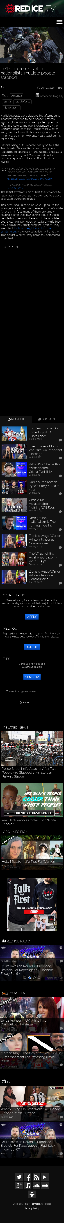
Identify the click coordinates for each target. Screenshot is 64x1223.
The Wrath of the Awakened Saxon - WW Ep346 (43, 557)
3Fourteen (15, 993)
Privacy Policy (32, 1208)
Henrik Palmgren (32, 1204)
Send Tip (32, 677)
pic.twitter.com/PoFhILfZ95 (35, 178)
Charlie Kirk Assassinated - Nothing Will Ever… (42, 503)
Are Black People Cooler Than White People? (29, 822)
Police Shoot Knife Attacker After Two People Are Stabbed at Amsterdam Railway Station (29, 772)
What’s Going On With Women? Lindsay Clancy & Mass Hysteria (30, 1111)
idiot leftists (22, 101)
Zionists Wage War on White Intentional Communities (45, 539)
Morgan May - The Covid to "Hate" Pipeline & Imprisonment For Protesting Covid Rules (32, 1057)
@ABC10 (12, 178)
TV (8, 1082)
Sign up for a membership (17, 633)
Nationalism (11, 107)
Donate (32, 647)
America (16, 95)
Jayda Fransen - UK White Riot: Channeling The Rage (23, 1022)
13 (62, 88)
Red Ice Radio (18, 941)
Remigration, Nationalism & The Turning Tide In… (42, 521)
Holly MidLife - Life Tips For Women (28, 861)
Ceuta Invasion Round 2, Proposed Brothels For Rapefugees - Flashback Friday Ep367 (28, 970)
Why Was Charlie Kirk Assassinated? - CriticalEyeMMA (45, 468)
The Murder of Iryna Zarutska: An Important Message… (45, 450)
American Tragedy (51, 96)
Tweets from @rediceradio (21, 691)
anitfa (7, 101)
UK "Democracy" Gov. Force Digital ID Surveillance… (44, 432)
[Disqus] (32, 289)
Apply (32, 616)
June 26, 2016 (15, 188)
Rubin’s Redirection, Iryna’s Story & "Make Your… (44, 485)
